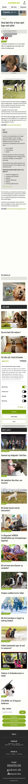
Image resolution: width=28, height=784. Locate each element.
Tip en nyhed (14, 721)
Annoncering (19, 754)
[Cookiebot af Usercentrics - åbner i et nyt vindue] (20, 361)
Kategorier (14, 717)
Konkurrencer (5, 451)
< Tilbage (3, 18)
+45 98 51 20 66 (7, 744)
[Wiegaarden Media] (14, 774)
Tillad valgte (14, 416)
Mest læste (14, 725)
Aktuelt (3, 503)
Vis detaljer (20, 407)
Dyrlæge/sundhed (6, 531)
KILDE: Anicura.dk (7, 186)
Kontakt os (13, 754)
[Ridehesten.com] (14, 765)
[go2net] (14, 770)
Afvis (14, 421)
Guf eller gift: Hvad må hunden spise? (16, 209)
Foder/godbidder (6, 328)
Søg (22, 712)
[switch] (24, 391)
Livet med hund (5, 613)
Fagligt (3, 41)
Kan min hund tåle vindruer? (14, 125)
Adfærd (3, 476)
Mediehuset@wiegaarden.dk (17, 744)
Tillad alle (14, 411)
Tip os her (7, 754)
